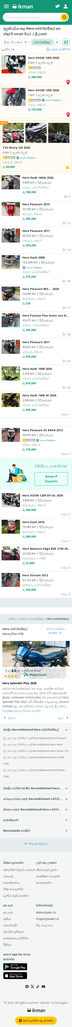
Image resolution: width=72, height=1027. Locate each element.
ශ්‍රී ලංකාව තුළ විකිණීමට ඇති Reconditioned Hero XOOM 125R (33, 760)
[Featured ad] (67, 167)
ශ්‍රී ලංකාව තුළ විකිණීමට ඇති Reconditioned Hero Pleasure (34, 738)
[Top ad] (68, 82)
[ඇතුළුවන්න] (65, 6)
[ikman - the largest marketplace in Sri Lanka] (22, 6)
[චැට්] (57, 6)
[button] (58, 49)
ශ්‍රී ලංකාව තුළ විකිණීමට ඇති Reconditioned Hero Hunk (32, 744)
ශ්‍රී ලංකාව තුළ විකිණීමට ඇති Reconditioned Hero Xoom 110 (35, 751)
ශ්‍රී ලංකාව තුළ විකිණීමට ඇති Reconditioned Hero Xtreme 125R (34, 773)
